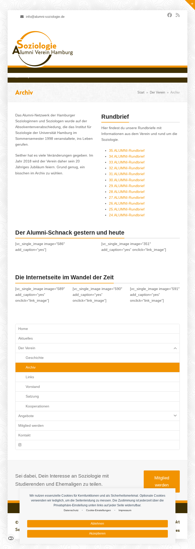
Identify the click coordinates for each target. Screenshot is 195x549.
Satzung (32, 396)
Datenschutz (71, 510)
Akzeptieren (97, 533)
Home (23, 329)
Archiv (31, 367)
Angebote (26, 416)
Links (30, 377)
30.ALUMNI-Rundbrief (126, 180)
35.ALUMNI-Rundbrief (126, 150)
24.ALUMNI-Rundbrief (126, 215)
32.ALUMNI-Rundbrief (126, 168)
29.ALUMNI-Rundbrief (126, 186)
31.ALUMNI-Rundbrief (126, 174)
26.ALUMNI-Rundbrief (126, 203)
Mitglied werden (31, 425)
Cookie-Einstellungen (98, 510)
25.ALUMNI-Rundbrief (126, 209)
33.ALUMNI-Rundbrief (126, 162)
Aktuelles (25, 338)
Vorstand (33, 387)
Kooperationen (37, 406)
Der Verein (26, 348)
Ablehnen (97, 523)
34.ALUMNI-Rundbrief (126, 156)
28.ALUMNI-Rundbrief (126, 192)
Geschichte (35, 358)
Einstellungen (10, 538)
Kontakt (24, 435)
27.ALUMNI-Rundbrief (126, 197)
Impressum (125, 510)
